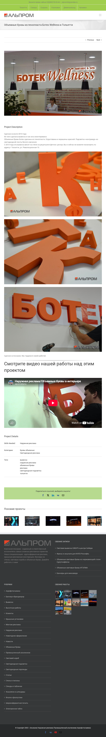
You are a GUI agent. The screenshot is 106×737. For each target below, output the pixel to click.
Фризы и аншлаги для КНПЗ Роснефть (73, 554)
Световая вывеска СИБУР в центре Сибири (75, 548)
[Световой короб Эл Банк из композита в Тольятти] (67, 611)
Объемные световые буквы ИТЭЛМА (72, 568)
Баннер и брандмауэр (15, 597)
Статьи (9, 675)
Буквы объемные (27, 450)
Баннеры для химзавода (67, 573)
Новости (9, 641)
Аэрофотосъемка (13, 591)
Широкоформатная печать (17, 703)
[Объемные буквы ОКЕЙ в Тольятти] (67, 602)
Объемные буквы (13, 647)
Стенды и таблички (14, 686)
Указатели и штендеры (15, 692)
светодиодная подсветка (30, 471)
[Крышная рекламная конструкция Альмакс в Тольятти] (93, 602)
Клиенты (9, 613)
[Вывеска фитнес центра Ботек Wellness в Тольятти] (59, 611)
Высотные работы (13, 608)
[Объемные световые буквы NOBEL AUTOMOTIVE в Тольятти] (84, 594)
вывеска (23, 460)
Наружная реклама (28, 443)
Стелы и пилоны (13, 681)
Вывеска (9, 602)
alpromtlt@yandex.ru (70, 2)
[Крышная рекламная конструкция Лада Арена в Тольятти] (84, 602)
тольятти (24, 473)
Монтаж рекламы (13, 625)
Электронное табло (14, 709)
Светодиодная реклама (30, 453)
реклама (23, 468)
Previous (90, 40)
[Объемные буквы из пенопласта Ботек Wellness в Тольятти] (76, 602)
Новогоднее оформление (16, 636)
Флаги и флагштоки (14, 697)
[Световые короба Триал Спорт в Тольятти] (76, 594)
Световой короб (12, 658)
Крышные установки (14, 619)
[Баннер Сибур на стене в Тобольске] (93, 594)
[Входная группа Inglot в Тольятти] (59, 602)
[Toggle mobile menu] (100, 15)
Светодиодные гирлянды (16, 669)
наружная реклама (28, 463)
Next (98, 40)
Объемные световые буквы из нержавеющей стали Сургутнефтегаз (78, 560)
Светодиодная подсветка (16, 664)
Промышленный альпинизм (18, 653)
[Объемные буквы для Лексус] (59, 594)
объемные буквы (27, 465)
